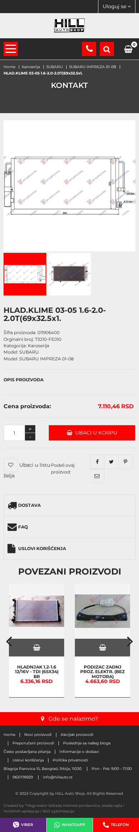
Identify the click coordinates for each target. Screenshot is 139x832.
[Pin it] (126, 462)
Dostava (29, 505)
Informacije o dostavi (79, 752)
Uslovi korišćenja (42, 548)
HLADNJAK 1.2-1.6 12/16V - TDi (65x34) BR (36, 672)
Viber (27, 824)
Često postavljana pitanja (27, 752)
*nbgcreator (36, 805)
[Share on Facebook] (97, 462)
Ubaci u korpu (94, 432)
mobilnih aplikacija (21, 811)
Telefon (120, 824)
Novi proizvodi (38, 735)
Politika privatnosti (70, 760)
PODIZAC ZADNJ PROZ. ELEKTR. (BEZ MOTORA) (102, 672)
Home (9, 735)
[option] (37, 640)
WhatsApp (73, 824)
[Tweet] (111, 462)
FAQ (23, 526)
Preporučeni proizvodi (33, 743)
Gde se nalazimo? (73, 718)
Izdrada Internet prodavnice (74, 805)
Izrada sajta (112, 805)
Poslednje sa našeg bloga (86, 743)
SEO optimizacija (58, 811)
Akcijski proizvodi (77, 735)
